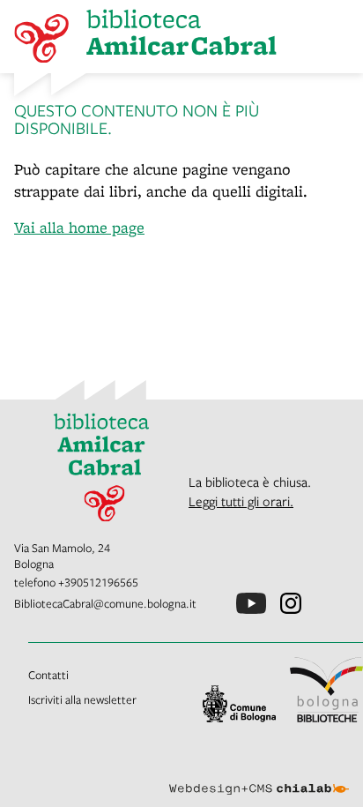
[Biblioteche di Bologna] (326, 689)
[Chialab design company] (259, 775)
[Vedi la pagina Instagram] (290, 603)
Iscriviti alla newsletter (82, 699)
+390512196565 (98, 582)
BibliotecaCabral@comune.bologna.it (105, 603)
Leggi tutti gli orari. (241, 501)
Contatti (48, 675)
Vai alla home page (79, 227)
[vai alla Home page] (94, 462)
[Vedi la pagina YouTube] (251, 603)
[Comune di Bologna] (239, 703)
